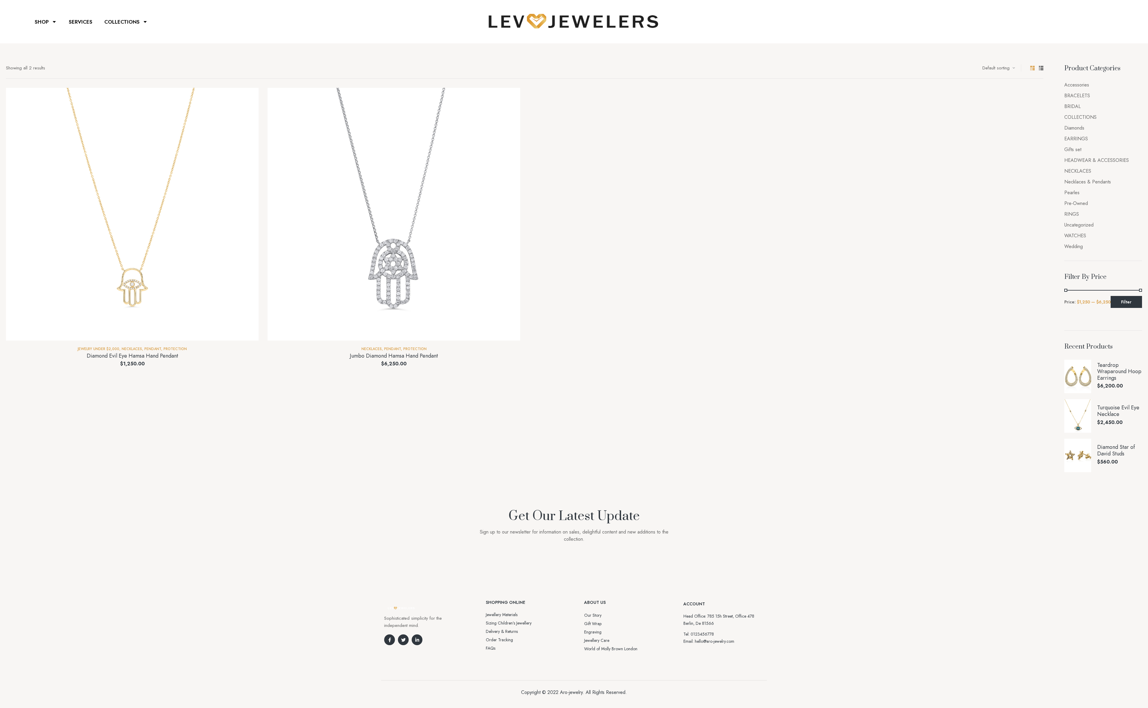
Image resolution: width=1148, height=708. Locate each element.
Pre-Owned (1076, 203)
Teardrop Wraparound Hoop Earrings (1119, 372)
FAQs (490, 648)
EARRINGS (1076, 138)
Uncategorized (1079, 224)
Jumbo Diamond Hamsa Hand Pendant (394, 356)
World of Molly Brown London (610, 649)
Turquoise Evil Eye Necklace (1118, 411)
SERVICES (80, 21)
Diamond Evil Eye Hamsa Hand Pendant (132, 356)
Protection (175, 349)
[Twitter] (403, 639)
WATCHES (1075, 235)
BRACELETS (1077, 95)
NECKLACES (132, 349)
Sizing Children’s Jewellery (509, 623)
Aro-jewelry (571, 692)
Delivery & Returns (502, 631)
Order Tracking (499, 640)
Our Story (593, 615)
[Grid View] (1032, 68)
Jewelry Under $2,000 (98, 349)
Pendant (152, 349)
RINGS (1071, 214)
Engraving (593, 632)
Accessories (1076, 84)
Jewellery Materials (501, 615)
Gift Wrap (593, 624)
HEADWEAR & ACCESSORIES (1096, 160)
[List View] (1041, 68)
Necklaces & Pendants (1087, 181)
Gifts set (1072, 149)
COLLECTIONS (122, 21)
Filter (1126, 302)
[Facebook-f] (389, 639)
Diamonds (1074, 127)
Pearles (1072, 192)
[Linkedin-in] (417, 639)
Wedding (1073, 246)
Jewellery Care (596, 640)
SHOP (42, 21)
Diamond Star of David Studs (1116, 450)
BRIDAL (1072, 106)
